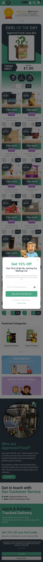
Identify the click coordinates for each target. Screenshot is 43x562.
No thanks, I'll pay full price (21, 300)
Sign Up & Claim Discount (21, 294)
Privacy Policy (21, 303)
